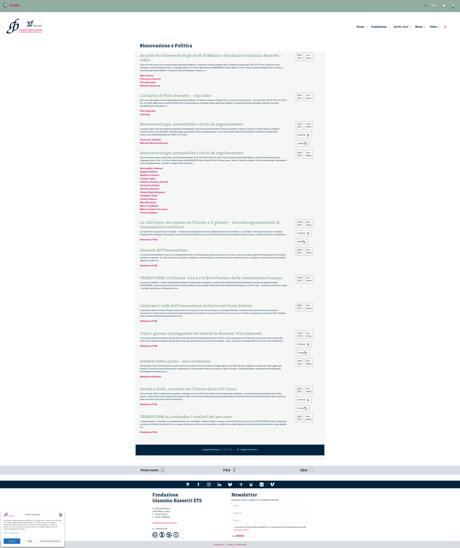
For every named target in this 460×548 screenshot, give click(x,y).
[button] (60, 514)
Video (433, 26)
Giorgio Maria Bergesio (152, 192)
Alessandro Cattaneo (151, 168)
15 (238, 450)
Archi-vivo (401, 26)
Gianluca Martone (149, 188)
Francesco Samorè (150, 79)
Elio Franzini (147, 75)
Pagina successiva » (249, 450)
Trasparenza (218, 545)
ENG (434, 5)
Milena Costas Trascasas (153, 209)
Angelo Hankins (149, 172)
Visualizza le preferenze (50, 541)
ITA (425, 5)
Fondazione (379, 26)
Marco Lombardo (149, 206)
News (419, 26)
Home (360, 26)
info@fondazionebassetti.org (164, 523)
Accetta (12, 541)
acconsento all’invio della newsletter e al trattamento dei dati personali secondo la (270, 528)
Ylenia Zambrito (148, 212)
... (206, 71)
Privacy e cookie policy (11, 533)
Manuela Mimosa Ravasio (154, 143)
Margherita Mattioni (150, 376)
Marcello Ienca (148, 202)
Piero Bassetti (147, 82)
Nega (30, 541)
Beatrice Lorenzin (149, 175)
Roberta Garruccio (150, 85)
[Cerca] (452, 6)
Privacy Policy (242, 530)
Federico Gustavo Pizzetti (154, 182)
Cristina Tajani (148, 178)
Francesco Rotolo (150, 185)
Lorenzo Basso (148, 199)
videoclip (145, 114)
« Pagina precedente (211, 450)
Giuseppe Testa (148, 195)
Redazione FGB (148, 239)
